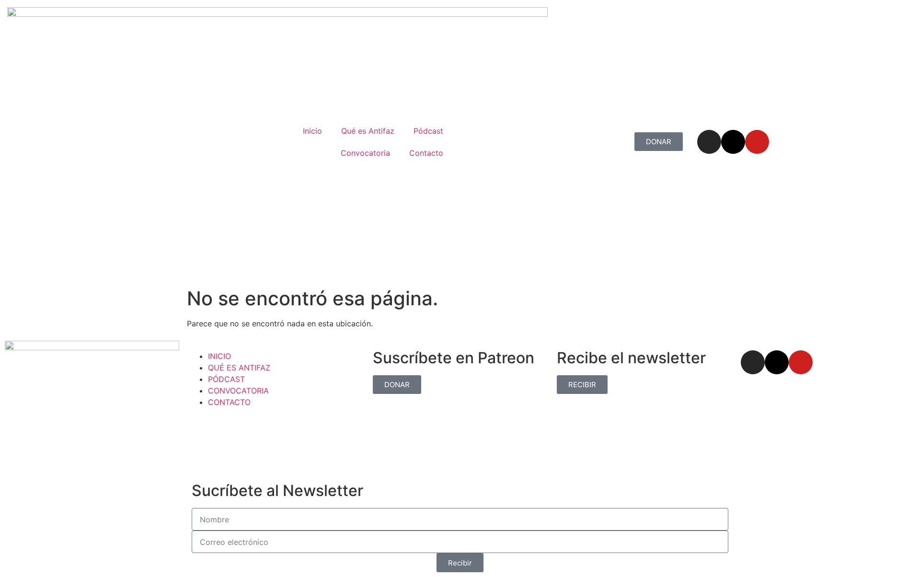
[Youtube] (757, 142)
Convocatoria (365, 153)
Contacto (426, 153)
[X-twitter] (733, 142)
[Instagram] (709, 142)
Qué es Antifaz (367, 131)
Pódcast (428, 131)
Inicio (312, 131)
